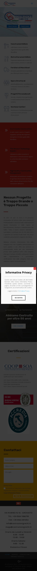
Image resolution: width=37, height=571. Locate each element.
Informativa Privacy (23, 291)
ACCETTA (18, 298)
